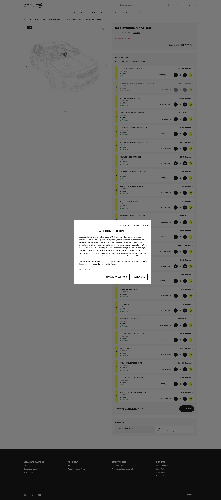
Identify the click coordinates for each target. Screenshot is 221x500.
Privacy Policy (84, 269)
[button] (133, 225)
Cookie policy (84, 264)
